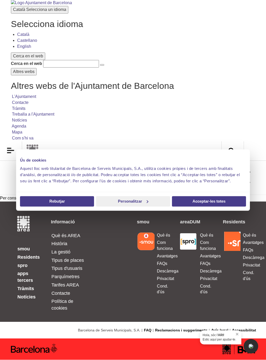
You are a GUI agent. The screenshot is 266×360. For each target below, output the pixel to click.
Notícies (26, 296)
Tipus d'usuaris (66, 268)
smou (23, 248)
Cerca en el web (26, 63)
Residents (28, 257)
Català (39, 9)
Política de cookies (62, 305)
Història (59, 243)
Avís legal (219, 330)
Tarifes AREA (65, 285)
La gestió (60, 252)
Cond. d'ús (162, 289)
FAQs (162, 263)
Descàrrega (164, 271)
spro (22, 265)
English (24, 46)
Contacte (60, 293)
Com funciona (164, 245)
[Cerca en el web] (102, 65)
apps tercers (25, 277)
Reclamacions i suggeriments (181, 330)
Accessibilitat (244, 330)
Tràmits (25, 288)
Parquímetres (65, 276)
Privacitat (164, 278)
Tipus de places (67, 260)
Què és (163, 235)
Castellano (27, 40)
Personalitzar (130, 201)
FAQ (147, 330)
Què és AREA (65, 235)
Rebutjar (57, 201)
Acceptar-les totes (208, 201)
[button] (251, 346)
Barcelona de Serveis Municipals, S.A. (109, 330)
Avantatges (164, 256)
